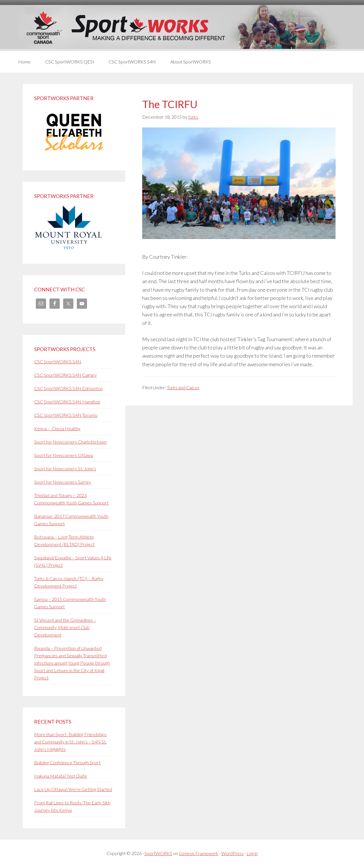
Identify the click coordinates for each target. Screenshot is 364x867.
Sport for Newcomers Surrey (62, 482)
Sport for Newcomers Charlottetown (70, 441)
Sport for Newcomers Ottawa (63, 455)
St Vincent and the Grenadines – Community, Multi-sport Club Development (65, 627)
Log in (252, 853)
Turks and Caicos (183, 387)
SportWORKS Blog (182, 27)
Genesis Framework (198, 853)
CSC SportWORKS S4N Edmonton (68, 388)
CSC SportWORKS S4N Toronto (66, 415)
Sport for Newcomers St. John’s (65, 468)
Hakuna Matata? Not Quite (60, 776)
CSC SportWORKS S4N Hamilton (67, 401)
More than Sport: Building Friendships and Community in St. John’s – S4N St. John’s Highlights (70, 742)
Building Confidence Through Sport (67, 762)
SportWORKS (158, 853)
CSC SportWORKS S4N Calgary (65, 375)
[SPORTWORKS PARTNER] (74, 155)
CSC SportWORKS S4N (57, 361)
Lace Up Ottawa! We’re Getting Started (73, 789)
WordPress (232, 853)
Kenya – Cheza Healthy (57, 428)
